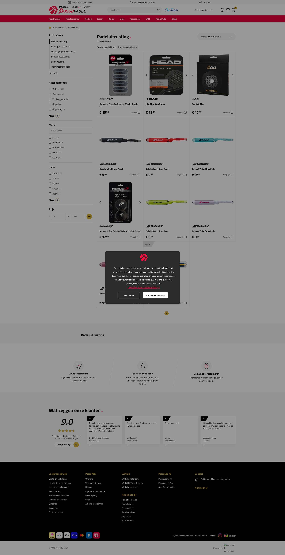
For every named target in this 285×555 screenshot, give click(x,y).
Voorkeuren (129, 295)
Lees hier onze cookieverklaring (144, 287)
